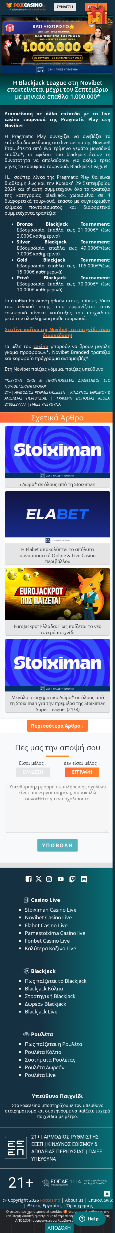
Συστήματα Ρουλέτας (50, 1059)
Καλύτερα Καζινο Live (50, 948)
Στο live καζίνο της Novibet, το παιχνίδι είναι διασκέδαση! (57, 332)
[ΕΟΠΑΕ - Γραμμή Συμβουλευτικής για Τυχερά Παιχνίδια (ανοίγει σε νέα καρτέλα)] (74, 1182)
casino (40, 346)
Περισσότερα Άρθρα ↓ (57, 725)
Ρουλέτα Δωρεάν (44, 1067)
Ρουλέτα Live (40, 1074)
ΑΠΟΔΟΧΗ (59, 1227)
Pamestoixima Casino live (55, 932)
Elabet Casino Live (46, 925)
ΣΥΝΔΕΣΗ (65, 7)
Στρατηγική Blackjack (50, 996)
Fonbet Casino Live (47, 940)
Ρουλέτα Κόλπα (43, 1051)
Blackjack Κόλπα (44, 988)
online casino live (36, 9)
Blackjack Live (41, 1011)
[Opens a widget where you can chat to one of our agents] (89, 1219)
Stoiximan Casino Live (51, 909)
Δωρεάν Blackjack (45, 1003)
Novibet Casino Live (48, 917)
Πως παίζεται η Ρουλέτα (53, 1043)
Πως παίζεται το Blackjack (55, 980)
